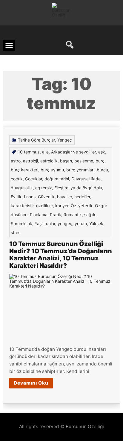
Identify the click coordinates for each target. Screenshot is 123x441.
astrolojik (49, 160)
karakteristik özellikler (32, 205)
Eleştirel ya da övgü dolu (78, 187)
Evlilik (16, 196)
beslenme (83, 160)
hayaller (64, 196)
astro (16, 160)
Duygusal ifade (86, 178)
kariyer (61, 205)
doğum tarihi (56, 178)
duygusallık (22, 187)
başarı (66, 160)
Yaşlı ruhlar (45, 223)
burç (100, 160)
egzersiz (43, 187)
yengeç (65, 223)
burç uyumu (52, 169)
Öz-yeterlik (82, 205)
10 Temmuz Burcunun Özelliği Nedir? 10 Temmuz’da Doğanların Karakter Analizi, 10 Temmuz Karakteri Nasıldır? (60, 254)
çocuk (17, 178)
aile (45, 151)
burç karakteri (24, 169)
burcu (102, 169)
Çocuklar (33, 178)
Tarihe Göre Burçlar (36, 139)
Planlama (38, 214)
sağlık (90, 214)
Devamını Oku (31, 383)
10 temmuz (29, 151)
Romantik (73, 214)
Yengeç (64, 139)
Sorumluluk (21, 223)
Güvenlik (46, 196)
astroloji (30, 160)
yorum (81, 223)
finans (30, 196)
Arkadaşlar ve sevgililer (73, 151)
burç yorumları (80, 169)
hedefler (82, 196)
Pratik (55, 214)
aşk (101, 151)
